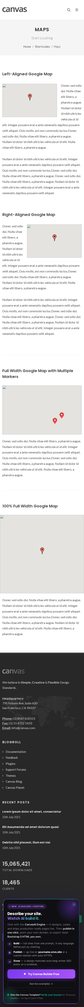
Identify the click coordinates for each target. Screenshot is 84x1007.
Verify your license (51, 994)
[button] (55, 421)
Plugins (10, 763)
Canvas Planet (15, 787)
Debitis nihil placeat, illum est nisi (26, 842)
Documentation (16, 751)
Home (27, 46)
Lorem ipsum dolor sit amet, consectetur (31, 812)
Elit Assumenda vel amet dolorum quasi (30, 827)
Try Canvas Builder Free (43, 974)
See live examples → (41, 983)
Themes (11, 775)
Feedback (12, 757)
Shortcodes (42, 46)
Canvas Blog (14, 781)
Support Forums (16, 769)
